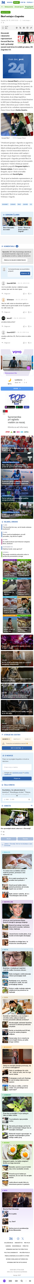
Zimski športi (19, 7)
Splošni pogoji (25, 1252)
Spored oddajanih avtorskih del (17, 1259)
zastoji (17, 739)
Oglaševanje (8, 1242)
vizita (6, 949)
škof (19, 204)
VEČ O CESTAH (16, 748)
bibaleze (7, 852)
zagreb (25, 204)
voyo (5, 1190)
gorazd (12, 204)
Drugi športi (29, 7)
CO (31, 204)
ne (3, 834)
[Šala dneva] (29, 799)
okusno (7, 1143)
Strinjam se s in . (16, 773)
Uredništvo (19, 1242)
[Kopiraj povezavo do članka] (31, 27)
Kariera (8, 1246)
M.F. (6, 28)
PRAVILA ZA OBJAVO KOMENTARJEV (15, 260)
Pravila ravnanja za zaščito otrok (17, 1256)
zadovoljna (8, 902)
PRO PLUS (27, 1242)
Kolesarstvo (9, 7)
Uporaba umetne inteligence (17, 1262)
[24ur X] (22, 1238)
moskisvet (8, 1047)
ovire (28, 739)
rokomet (5, 204)
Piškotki (25, 1246)
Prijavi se (24, 273)
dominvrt (7, 1095)
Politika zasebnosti (11, 1252)
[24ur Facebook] (18, 1238)
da (3, 832)
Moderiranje (16, 1246)
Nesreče (6, 739)
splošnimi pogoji (18, 772)
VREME (15, 388)
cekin (6, 997)
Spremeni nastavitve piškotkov (17, 1249)
